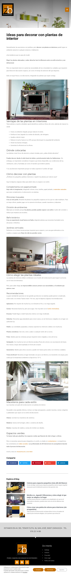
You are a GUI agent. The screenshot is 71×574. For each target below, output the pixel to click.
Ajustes (25, 572)
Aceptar (38, 570)
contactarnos (52, 441)
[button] (12, 463)
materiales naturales (60, 189)
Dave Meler (30, 451)
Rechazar (50, 570)
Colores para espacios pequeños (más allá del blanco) (47, 483)
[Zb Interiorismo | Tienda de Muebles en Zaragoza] (8, 9)
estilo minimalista (53, 309)
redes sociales (23, 444)
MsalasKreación (21, 451)
